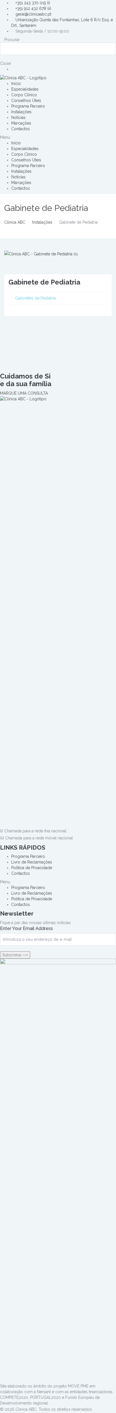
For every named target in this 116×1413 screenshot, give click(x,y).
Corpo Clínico (24, 95)
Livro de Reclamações (31, 862)
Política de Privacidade (31, 867)
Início (16, 83)
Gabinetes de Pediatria (35, 298)
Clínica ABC (14, 222)
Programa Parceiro (28, 106)
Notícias (18, 117)
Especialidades (25, 89)
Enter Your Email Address (26, 928)
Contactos (20, 129)
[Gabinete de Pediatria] (41, 253)
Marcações (21, 123)
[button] (58, 137)
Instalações (21, 112)
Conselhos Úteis (26, 100)
